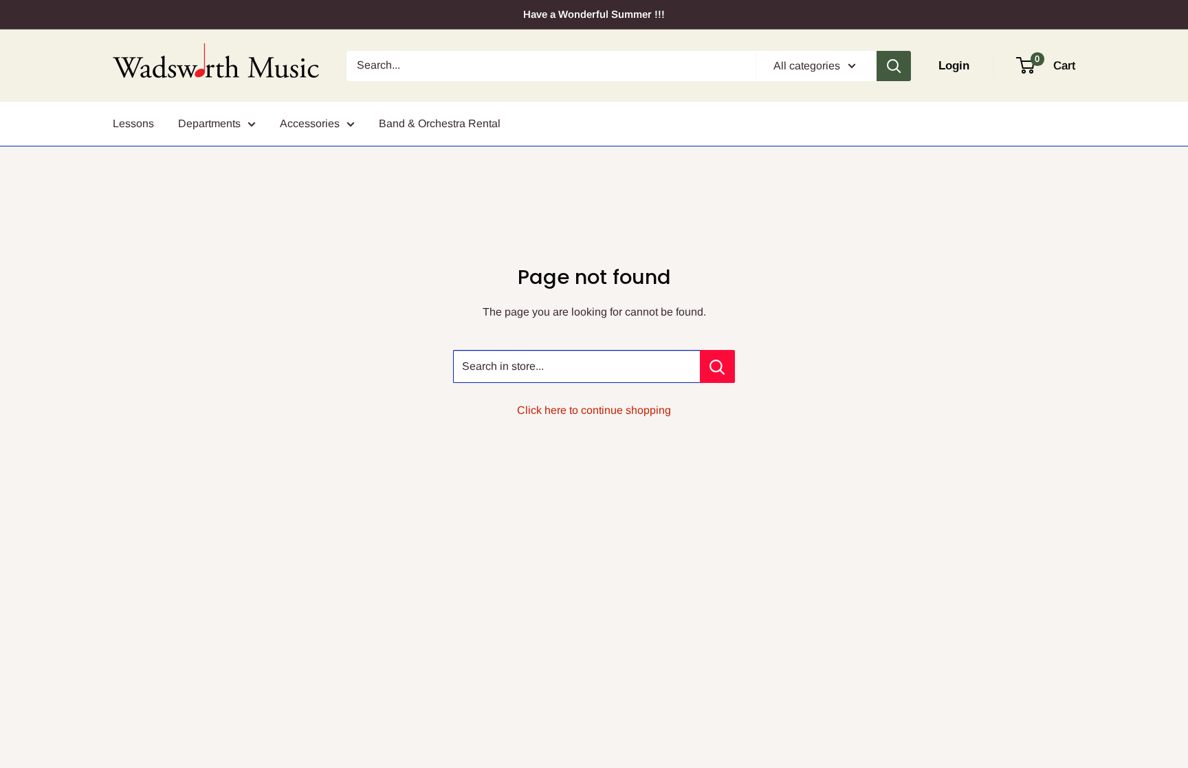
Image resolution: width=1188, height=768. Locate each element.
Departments (209, 123)
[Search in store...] (717, 366)
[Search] (894, 66)
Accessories (310, 123)
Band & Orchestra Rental (439, 123)
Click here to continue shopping (594, 410)
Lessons (133, 123)
